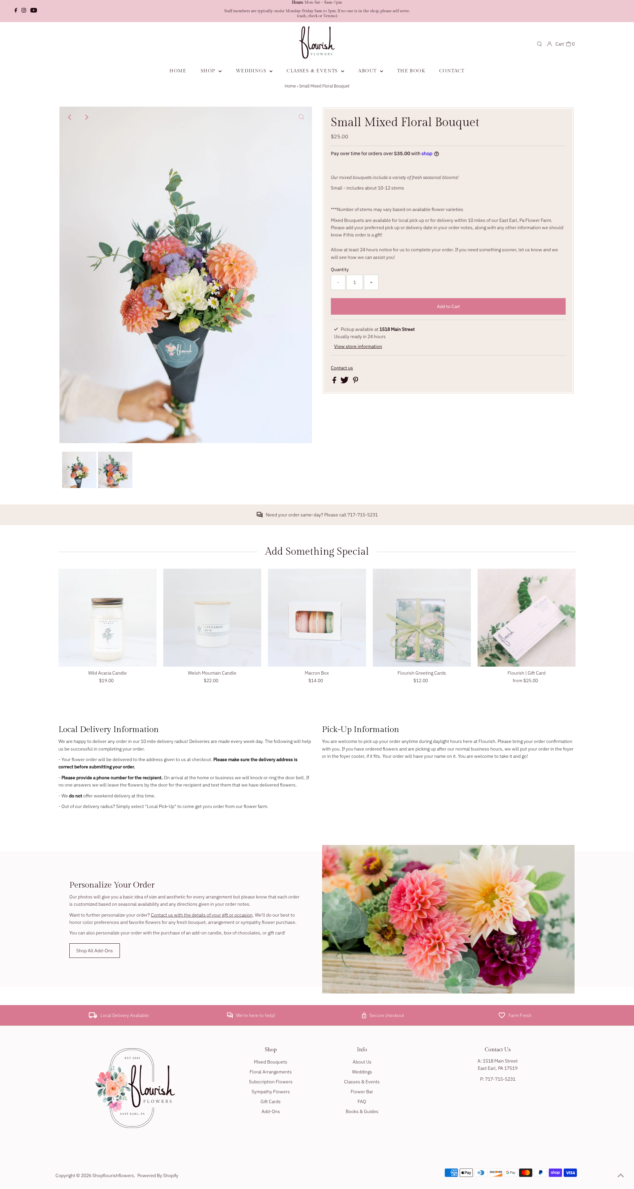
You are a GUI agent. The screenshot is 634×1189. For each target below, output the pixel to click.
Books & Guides (362, 1111)
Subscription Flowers (271, 1082)
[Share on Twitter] (345, 382)
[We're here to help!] (230, 1017)
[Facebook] (16, 11)
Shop (209, 71)
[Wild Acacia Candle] (107, 618)
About (368, 71)
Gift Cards (271, 1101)
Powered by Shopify (157, 1175)
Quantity (340, 269)
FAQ (362, 1101)
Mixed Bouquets (270, 1062)
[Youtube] (34, 11)
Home (290, 86)
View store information (358, 346)
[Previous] (70, 117)
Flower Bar (362, 1092)
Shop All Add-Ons (94, 951)
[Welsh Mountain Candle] (212, 618)
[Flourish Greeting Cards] (422, 618)
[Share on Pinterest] (355, 382)
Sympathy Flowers (271, 1092)
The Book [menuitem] (411, 71)
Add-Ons (271, 1111)
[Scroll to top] (620, 1175)
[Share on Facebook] (335, 382)
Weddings (252, 71)
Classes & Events (313, 71)
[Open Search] (539, 44)
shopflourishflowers (113, 1175)
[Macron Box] (317, 618)
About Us (362, 1062)
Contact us (342, 368)
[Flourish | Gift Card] (526, 618)
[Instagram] (24, 11)
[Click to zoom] (301, 117)
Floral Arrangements (271, 1072)
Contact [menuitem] (452, 71)
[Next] (86, 117)
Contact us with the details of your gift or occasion (202, 915)
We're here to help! (255, 1015)
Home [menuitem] (178, 71)
